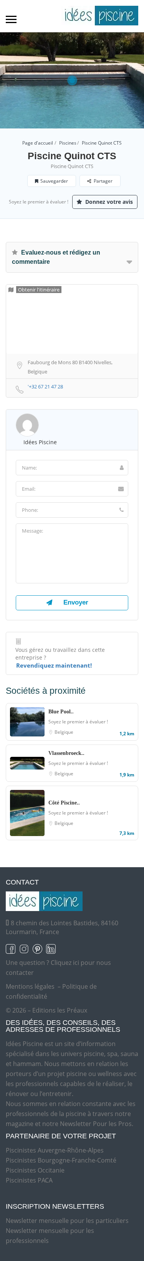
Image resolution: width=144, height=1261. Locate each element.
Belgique (64, 732)
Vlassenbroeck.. (66, 753)
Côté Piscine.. (64, 803)
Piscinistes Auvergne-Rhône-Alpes (55, 1150)
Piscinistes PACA (29, 1180)
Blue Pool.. (61, 712)
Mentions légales (30, 986)
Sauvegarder (54, 181)
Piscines (67, 143)
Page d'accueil (37, 143)
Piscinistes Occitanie (35, 1170)
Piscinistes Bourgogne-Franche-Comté (61, 1160)
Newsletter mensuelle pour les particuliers (67, 1220)
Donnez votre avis (108, 201)
